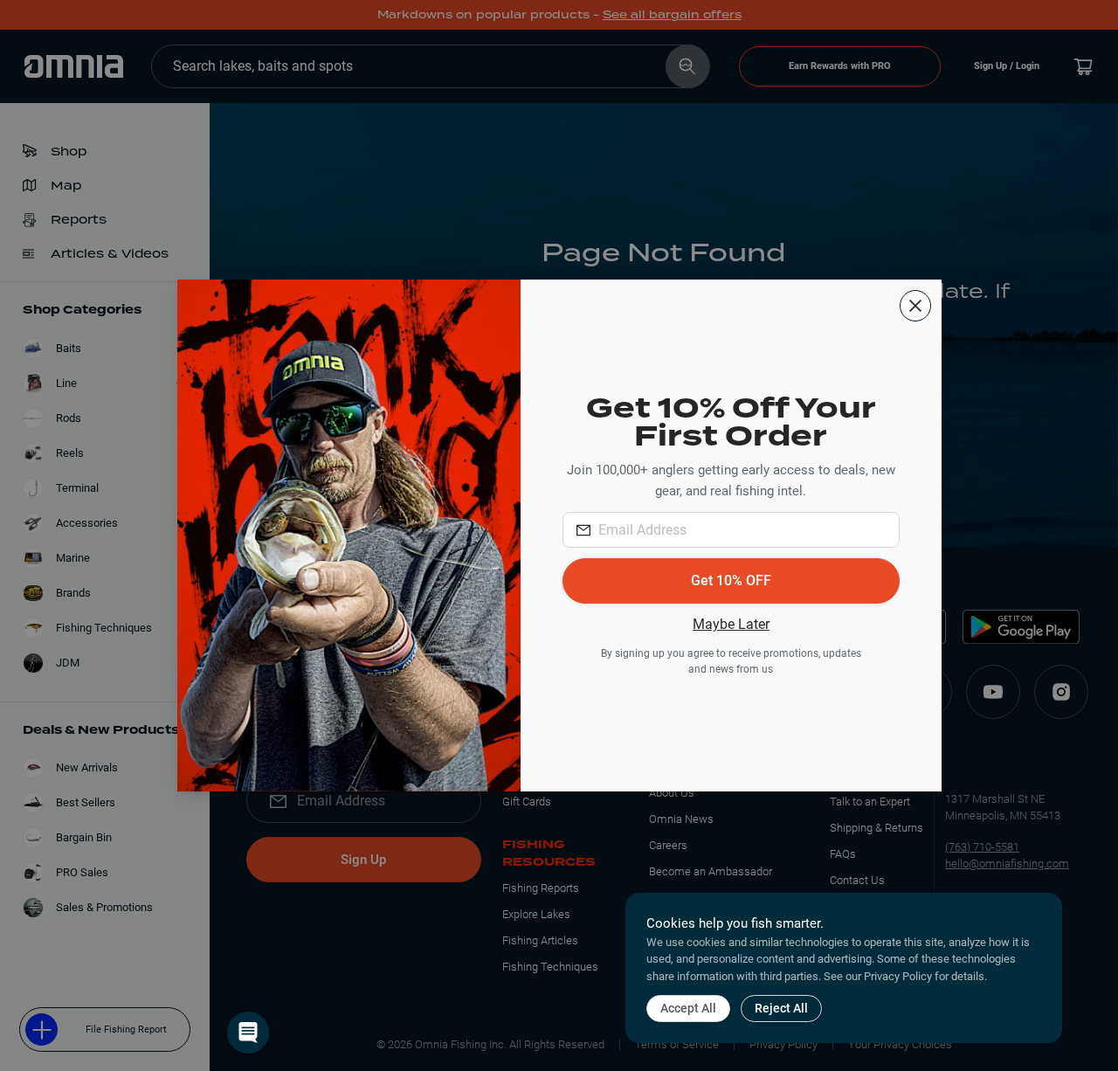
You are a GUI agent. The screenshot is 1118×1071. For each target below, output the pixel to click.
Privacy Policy (898, 976)
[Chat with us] (248, 1033)
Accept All (688, 1008)
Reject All (781, 1008)
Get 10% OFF (731, 580)
